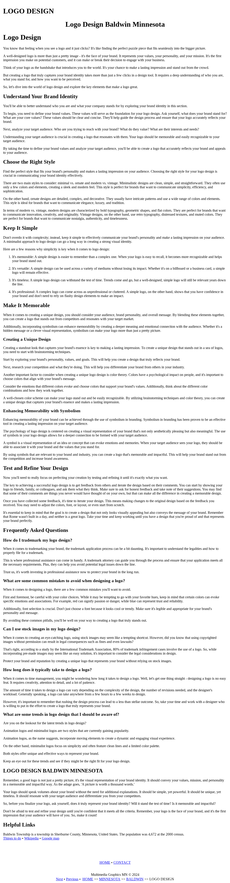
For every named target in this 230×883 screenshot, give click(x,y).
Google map (50, 838)
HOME (105, 862)
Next (59, 879)
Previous (72, 879)
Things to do (12, 838)
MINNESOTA (109, 879)
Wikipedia (31, 838)
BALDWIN (135, 879)
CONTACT (122, 862)
